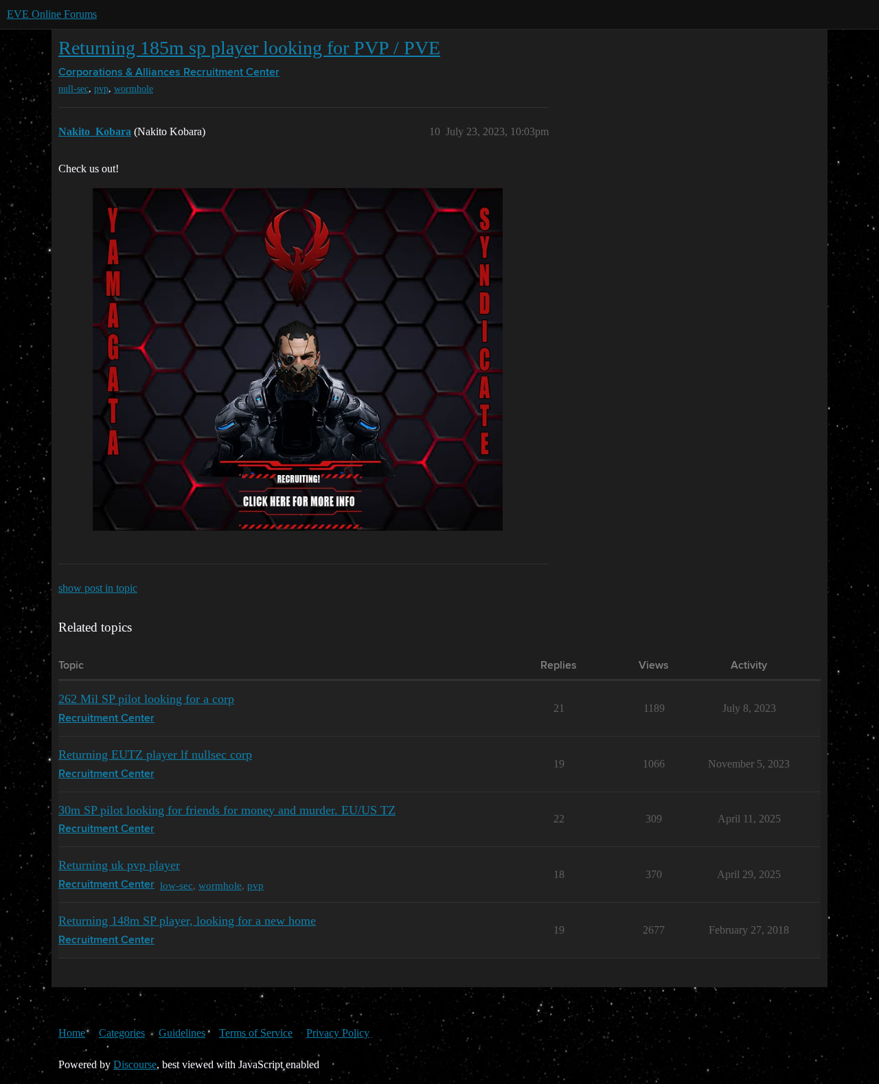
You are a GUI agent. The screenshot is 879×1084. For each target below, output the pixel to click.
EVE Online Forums (52, 14)
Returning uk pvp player (119, 865)
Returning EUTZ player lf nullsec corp (155, 754)
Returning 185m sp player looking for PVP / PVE (249, 47)
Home (71, 1033)
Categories (122, 1033)
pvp (101, 89)
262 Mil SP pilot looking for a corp (146, 699)
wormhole (133, 89)
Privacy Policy (337, 1033)
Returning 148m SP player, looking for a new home (187, 920)
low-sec (176, 885)
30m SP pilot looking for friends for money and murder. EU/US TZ (227, 810)
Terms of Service (256, 1033)
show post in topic (97, 588)
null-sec (73, 89)
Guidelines (182, 1033)
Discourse (135, 1064)
